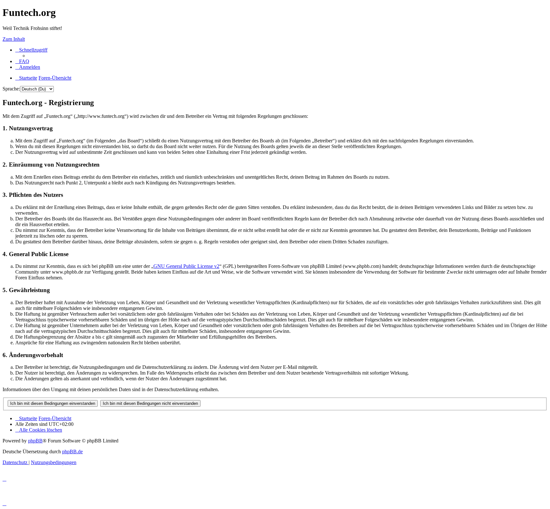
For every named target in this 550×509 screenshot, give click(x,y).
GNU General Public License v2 (186, 266)
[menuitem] (22, 61)
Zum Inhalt (14, 39)
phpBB (35, 440)
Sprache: (11, 88)
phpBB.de (72, 451)
